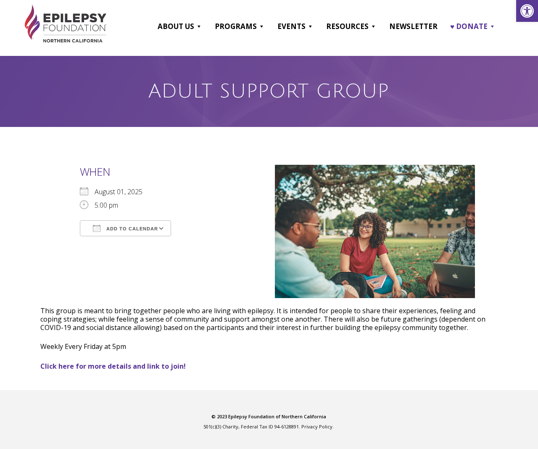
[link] (527, 11)
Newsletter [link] (413, 26)
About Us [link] (176, 26)
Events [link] (291, 26)
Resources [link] (347, 26)
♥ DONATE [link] (469, 26)
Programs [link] (236, 26)
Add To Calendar (131, 228)
